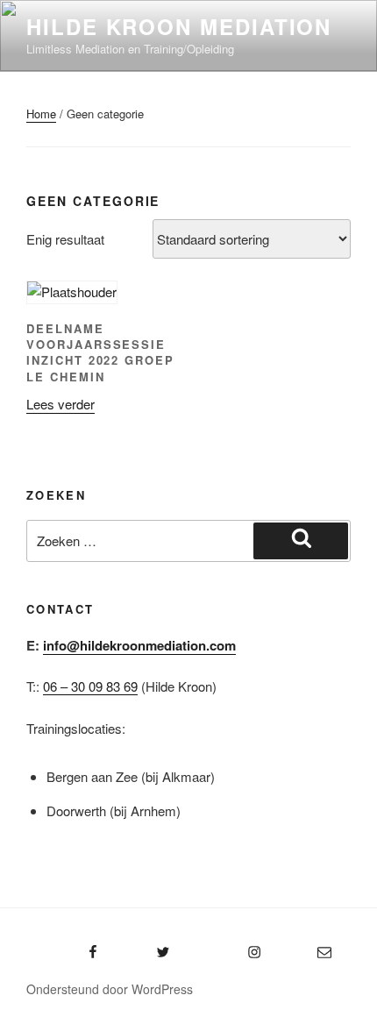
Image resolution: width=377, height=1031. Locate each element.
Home (41, 113)
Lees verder (60, 404)
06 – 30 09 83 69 (90, 686)
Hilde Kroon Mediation (178, 26)
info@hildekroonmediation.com (139, 645)
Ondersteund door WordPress (109, 989)
